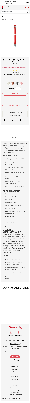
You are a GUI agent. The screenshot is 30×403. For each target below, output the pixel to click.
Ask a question (15, 115)
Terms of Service (15, 387)
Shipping (12, 74)
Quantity (11, 88)
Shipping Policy (15, 392)
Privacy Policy (15, 390)
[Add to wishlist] (5, 296)
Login (27, 2)
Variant (15, 80)
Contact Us (15, 371)
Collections (3, 19)
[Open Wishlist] (25, 7)
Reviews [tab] (14, 137)
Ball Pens (10, 19)
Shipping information (15, 112)
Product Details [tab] (19, 133)
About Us (15, 369)
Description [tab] (7, 133)
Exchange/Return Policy (15, 394)
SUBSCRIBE (15, 356)
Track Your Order (15, 379)
